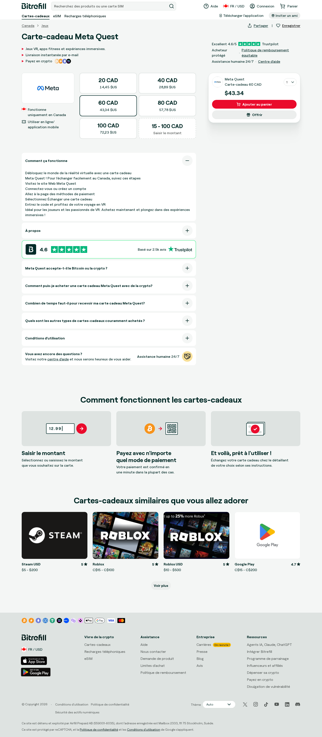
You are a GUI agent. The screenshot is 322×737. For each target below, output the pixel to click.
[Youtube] (276, 704)
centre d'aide (58, 359)
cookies (45, 688)
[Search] (171, 6)
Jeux (44, 25)
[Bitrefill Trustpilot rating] (69, 249)
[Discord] (297, 704)
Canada (28, 25)
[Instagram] (255, 704)
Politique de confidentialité (99, 729)
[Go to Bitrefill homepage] (34, 6)
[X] (245, 704)
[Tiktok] (266, 704)
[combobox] (109, 6)
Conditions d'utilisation (143, 729)
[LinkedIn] (287, 704)
